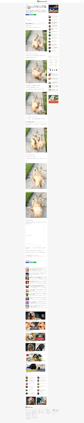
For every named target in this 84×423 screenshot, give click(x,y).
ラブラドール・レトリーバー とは (34, 410)
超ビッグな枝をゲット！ (29, 19)
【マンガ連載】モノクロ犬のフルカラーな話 (28, 415)
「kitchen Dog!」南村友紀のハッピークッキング (28, 417)
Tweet (31, 14)
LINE (35, 14)
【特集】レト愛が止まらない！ (34, 412)
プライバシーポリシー (48, 411)
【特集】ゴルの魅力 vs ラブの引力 (28, 413)
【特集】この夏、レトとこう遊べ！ (34, 416)
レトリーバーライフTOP (55, 412)
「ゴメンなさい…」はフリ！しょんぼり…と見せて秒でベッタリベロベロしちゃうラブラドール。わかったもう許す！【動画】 (54, 74)
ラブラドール (56, 57)
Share (27, 14)
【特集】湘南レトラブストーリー (34, 415)
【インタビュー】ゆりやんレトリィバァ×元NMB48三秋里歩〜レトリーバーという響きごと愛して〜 (54, 82)
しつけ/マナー (56, 60)
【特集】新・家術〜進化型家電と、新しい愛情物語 (34, 411)
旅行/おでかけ (51, 60)
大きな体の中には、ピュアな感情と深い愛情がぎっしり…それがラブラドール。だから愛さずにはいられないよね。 (54, 89)
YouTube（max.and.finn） (29, 51)
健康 (50, 65)
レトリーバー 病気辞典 (28, 411)
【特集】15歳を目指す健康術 (28, 412)
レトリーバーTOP (27, 3)
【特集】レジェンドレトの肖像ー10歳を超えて (34, 413)
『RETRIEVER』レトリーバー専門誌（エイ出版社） (28, 418)
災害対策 (51, 62)
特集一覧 (46, 396)
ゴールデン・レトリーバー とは (28, 410)
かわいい (36, 3)
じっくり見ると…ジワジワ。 (30, 20)
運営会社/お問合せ (48, 413)
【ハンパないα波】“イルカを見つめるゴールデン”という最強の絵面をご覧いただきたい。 (54, 86)
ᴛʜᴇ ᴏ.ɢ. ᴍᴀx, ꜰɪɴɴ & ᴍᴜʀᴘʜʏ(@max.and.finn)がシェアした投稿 (34, 245)
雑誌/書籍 (56, 62)
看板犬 (56, 65)
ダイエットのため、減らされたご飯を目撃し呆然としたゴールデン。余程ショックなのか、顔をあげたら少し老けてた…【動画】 (54, 78)
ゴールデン (32, 3)
